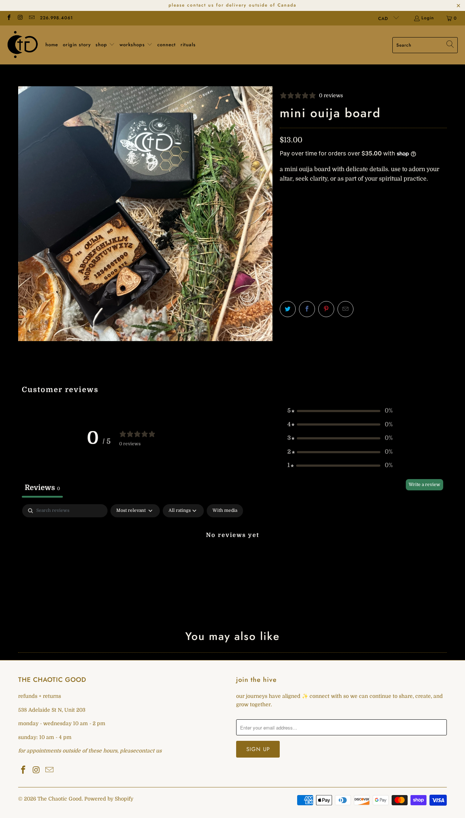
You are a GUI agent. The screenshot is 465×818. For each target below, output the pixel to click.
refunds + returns (39, 696)
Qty (284, 193)
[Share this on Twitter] (288, 309)
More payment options (406, 246)
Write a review (424, 484)
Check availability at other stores (326, 276)
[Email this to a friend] (345, 309)
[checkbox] (225, 510)
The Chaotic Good (59, 799)
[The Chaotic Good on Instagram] (20, 18)
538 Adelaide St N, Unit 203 (51, 710)
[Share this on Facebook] (307, 309)
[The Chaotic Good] (22, 45)
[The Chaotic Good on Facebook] (8, 18)
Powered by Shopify (108, 799)
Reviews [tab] (42, 487)
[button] (105, 45)
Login (427, 18)
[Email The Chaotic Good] (31, 18)
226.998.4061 (56, 18)
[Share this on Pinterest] (326, 309)
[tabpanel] (232, 559)
